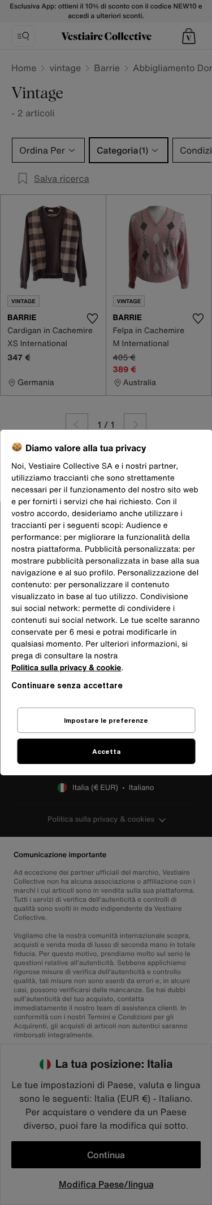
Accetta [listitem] (106, 751)
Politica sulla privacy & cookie (66, 668)
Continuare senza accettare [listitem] (67, 685)
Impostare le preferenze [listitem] (106, 720)
